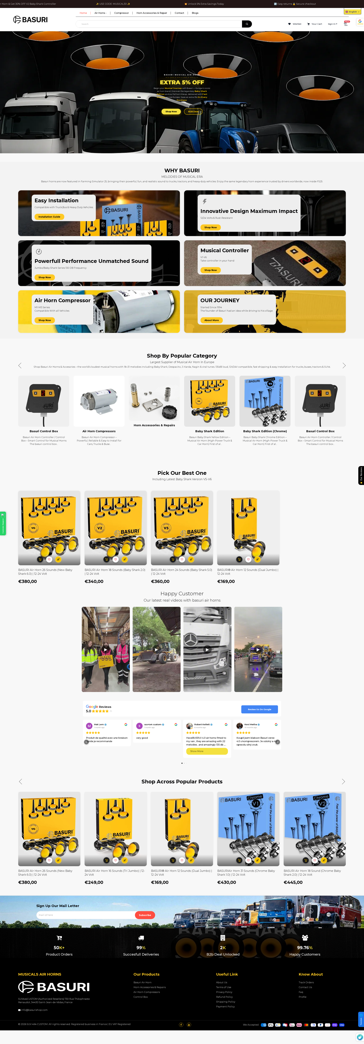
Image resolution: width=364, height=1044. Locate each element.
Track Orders (306, 982)
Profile (302, 997)
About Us (221, 982)
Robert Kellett (202, 724)
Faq (301, 992)
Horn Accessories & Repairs (43, 425)
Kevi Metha (251, 724)
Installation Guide (49, 216)
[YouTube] (189, 1024)
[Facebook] (181, 1024)
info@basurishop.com (34, 1010)
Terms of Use (223, 987)
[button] (343, 365)
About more (211, 320)
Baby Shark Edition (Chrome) (154, 431)
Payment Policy (225, 1006)
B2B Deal (193, 111)
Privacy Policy (224, 992)
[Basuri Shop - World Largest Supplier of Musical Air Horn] (30, 19)
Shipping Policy (225, 1001)
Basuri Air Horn (143, 982)
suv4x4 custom (152, 724)
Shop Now (171, 111)
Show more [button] (196, 751)
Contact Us (305, 987)
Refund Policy (224, 997)
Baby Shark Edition (99, 431)
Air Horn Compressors (265, 431)
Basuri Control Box (210, 431)
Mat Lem (99, 724)
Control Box (141, 997)
